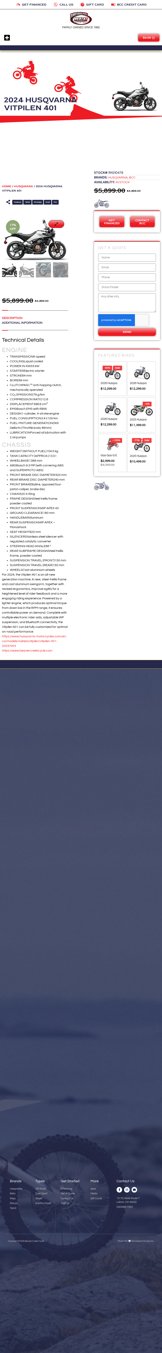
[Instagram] (127, 1190)
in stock (123, 182)
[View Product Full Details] (112, 378)
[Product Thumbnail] (56, 224)
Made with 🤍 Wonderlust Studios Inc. (136, 1241)
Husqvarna (23, 186)
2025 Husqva (138, 419)
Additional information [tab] (22, 322)
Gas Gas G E (109, 455)
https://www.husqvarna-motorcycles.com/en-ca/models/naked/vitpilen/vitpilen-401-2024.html (34, 641)
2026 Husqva (109, 382)
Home (6, 186)
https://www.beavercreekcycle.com (27, 650)
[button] (7, 38)
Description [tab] (12, 318)
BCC (132, 177)
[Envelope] (134, 1190)
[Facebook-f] (119, 1190)
